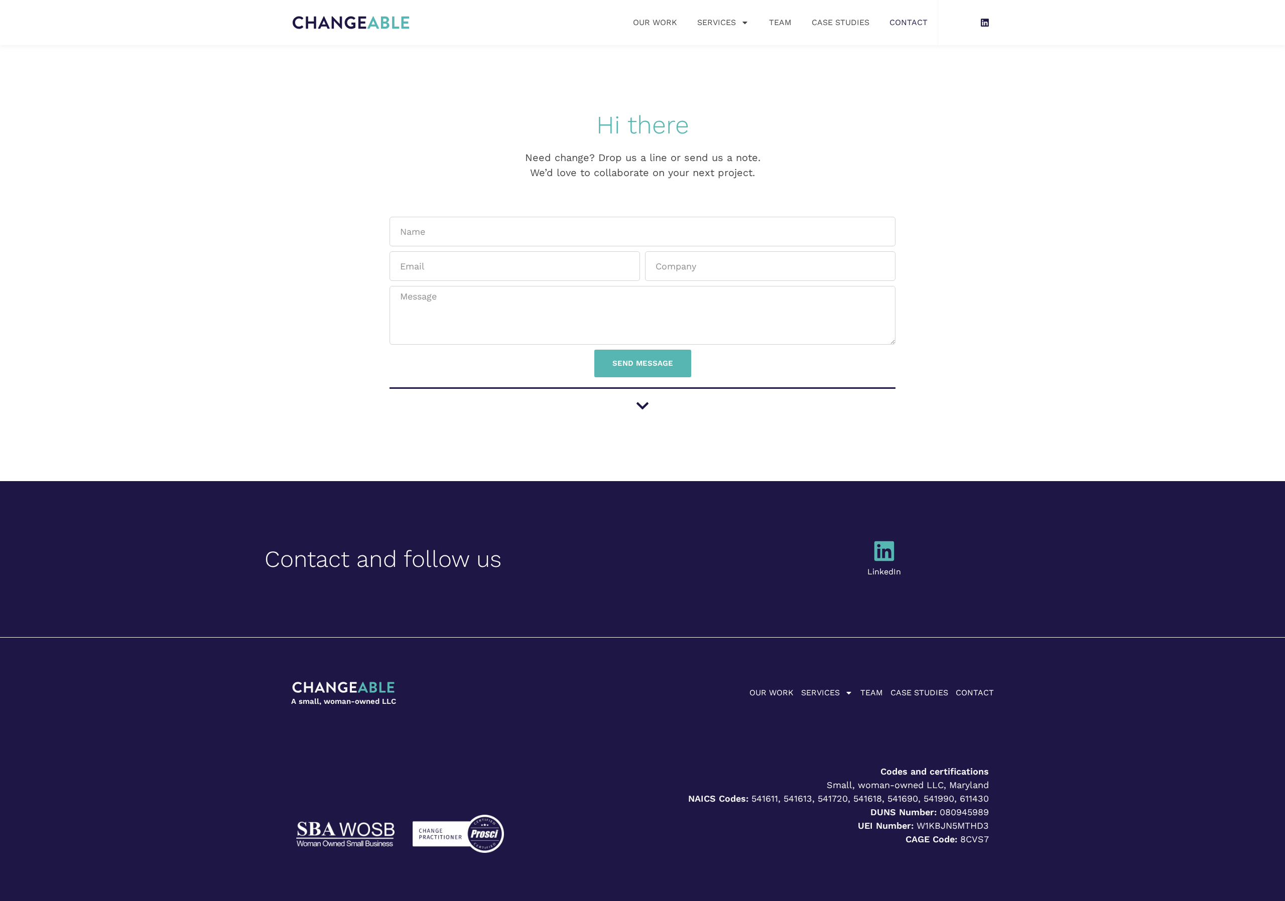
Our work (655, 22)
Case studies (840, 22)
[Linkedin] (985, 23)
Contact (908, 22)
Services (716, 22)
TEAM (780, 22)
